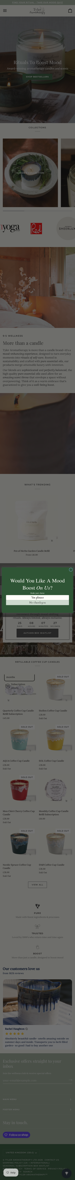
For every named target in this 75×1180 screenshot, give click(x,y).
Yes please (37, 597)
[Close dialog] (70, 569)
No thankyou (37, 602)
